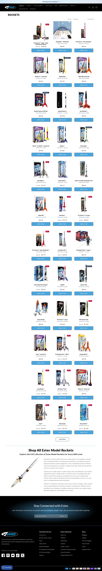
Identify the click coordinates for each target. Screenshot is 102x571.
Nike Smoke (62, 423)
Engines (84, 538)
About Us (63, 535)
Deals (83, 546)
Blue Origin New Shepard (40, 284)
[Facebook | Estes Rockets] (3, 555)
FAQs (40, 541)
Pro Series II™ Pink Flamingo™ (84, 41)
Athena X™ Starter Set (84, 389)
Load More (62, 439)
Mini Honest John (83, 319)
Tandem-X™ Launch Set (41, 76)
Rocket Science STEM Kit (40, 111)
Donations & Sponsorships (68, 549)
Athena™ (62, 146)
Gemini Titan (83, 284)
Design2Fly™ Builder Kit (62, 41)
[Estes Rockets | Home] (9, 534)
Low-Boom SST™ (62, 250)
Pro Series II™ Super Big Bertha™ (41, 250)
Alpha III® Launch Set (83, 76)
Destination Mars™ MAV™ (62, 354)
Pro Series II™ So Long (84, 215)
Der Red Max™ (84, 111)
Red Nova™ (62, 215)
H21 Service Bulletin (44, 552)
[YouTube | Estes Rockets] (13, 555)
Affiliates (63, 538)
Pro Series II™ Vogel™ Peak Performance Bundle (41, 43)
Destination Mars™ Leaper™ (83, 250)
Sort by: (69, 19)
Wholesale (64, 541)
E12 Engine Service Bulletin (47, 549)
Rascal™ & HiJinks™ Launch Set (41, 146)
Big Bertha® (62, 76)
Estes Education (65, 552)
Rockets (84, 535)
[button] (22, 5)
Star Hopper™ (41, 180)
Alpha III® (41, 215)
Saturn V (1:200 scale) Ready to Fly (84, 180)
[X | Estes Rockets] (22, 555)
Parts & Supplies (87, 541)
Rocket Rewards (44, 546)
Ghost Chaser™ (62, 180)
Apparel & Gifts (86, 549)
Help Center (42, 543)
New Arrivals (85, 543)
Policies (41, 555)
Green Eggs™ (83, 146)
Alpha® (62, 284)
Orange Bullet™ (84, 354)
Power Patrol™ (84, 423)
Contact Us (42, 535)
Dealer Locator (65, 546)
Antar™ (41, 423)
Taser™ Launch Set (41, 354)
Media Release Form (67, 555)
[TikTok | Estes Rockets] (17, 555)
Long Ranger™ (41, 389)
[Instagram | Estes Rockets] (8, 555)
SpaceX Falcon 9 (62, 111)
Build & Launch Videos (45, 538)
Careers (63, 543)
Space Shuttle (41, 319)
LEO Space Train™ (62, 389)
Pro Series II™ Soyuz (62, 319)
